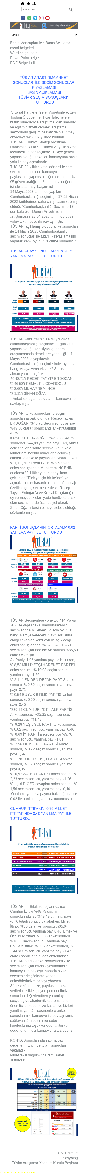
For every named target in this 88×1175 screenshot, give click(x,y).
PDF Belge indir (23, 63)
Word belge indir (23, 53)
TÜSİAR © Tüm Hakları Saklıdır (17, 1172)
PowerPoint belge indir (28, 58)
